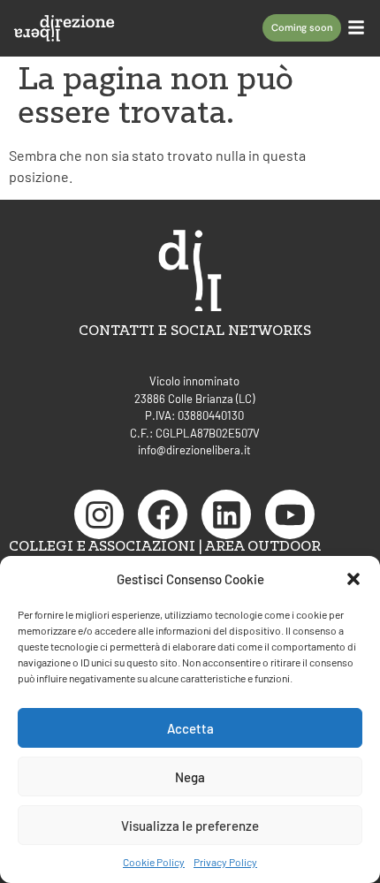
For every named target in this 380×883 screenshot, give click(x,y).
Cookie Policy (154, 862)
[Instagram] (99, 514)
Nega (190, 777)
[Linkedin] (226, 514)
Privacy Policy (225, 862)
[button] (353, 579)
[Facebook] (162, 514)
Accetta (190, 728)
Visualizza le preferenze (190, 826)
